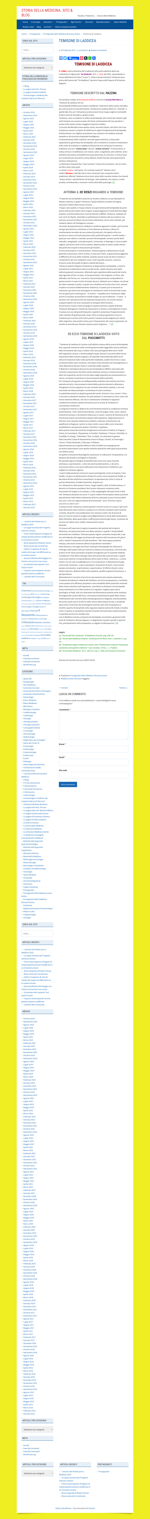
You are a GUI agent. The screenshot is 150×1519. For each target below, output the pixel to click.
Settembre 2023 (30, 189)
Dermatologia (29, 733)
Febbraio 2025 (29, 136)
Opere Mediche (120, 22)
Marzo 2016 (28, 464)
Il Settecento (33, 619)
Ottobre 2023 (29, 186)
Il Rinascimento (41, 615)
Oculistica (41, 629)
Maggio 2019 (28, 348)
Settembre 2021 (30, 262)
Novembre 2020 (30, 293)
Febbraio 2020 (29, 320)
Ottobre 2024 (29, 149)
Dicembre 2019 (29, 326)
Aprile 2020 (28, 314)
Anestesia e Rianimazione (34, 694)
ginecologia (25, 611)
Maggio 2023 (28, 201)
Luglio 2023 (28, 195)
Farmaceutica (46, 604)
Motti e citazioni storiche (65, 27)
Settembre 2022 (30, 225)
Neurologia (34, 629)
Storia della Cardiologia (33, 635)
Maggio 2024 (28, 164)
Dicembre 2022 (29, 216)
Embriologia (28, 749)
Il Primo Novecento (31, 783)
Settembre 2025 (30, 115)
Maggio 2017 (28, 421)
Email (62, 757)
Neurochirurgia (29, 862)
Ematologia (28, 746)
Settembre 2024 (30, 152)
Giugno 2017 (28, 418)
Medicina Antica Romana (71, 678)
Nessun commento (99, 50)
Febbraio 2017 (29, 431)
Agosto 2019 (28, 339)
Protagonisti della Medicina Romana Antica (88, 675)
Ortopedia (27, 877)
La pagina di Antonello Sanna (35, 813)
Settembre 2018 (30, 372)
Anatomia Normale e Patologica (37, 691)
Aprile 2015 (28, 498)
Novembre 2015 (30, 476)
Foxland (91, 1508)
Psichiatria (27, 905)
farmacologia (26, 607)
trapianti (33, 638)
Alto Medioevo (29, 684)
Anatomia (26, 590)
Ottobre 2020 (29, 296)
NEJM (28, 629)
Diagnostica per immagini (34, 740)
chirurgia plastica (30, 721)
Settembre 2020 (30, 299)
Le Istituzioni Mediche (32, 828)
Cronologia (35, 22)
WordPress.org (29, 664)
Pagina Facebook (30, 887)
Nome (62, 744)
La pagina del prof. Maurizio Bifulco (38, 810)
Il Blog (26, 86)
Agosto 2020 (28, 302)
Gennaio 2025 (29, 140)
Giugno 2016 (28, 455)
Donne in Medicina (43, 600)
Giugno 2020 (28, 308)
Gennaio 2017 (29, 434)
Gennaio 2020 (29, 323)
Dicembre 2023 (29, 179)
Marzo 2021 (28, 280)
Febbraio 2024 (29, 173)
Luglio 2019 (28, 342)
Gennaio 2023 (29, 213)
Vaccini (43, 638)
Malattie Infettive (43, 622)
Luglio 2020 (28, 305)
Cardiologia (26, 597)
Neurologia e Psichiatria (33, 865)
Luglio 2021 (28, 268)
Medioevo (23, 629)
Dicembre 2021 (29, 253)
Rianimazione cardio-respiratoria (36, 632)
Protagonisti (61, 22)
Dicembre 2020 (29, 290)
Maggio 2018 (28, 385)
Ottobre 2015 (29, 480)
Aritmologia (27, 594)
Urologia (39, 638)
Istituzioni (47, 22)
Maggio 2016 (28, 458)
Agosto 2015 (28, 486)
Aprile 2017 (28, 424)
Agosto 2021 (28, 265)
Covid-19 (34, 600)
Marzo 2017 (28, 427)
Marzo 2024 (28, 170)
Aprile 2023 (28, 204)
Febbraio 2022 (29, 247)
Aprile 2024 (28, 167)
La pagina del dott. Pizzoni (34, 89)
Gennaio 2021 (29, 287)
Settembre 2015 (30, 483)
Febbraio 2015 (29, 504)
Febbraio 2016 (29, 467)
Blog (39, 27)
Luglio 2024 (28, 158)
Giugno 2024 (28, 161)
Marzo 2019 (28, 354)
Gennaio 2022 (29, 250)
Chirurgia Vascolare (31, 724)
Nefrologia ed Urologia (33, 859)
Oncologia (48, 629)
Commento (65, 709)
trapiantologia (29, 914)
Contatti (47, 27)
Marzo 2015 (28, 501)
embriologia (24, 604)
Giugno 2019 (28, 345)
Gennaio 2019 (29, 360)
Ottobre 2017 (29, 406)
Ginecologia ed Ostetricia (34, 764)
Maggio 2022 (28, 238)
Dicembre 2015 (29, 473)
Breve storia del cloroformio (36, 546)
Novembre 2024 (30, 146)
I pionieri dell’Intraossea (34, 576)
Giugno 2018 (28, 382)
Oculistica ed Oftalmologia (34, 868)
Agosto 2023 (28, 192)
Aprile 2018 (28, 388)
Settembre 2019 (30, 336)
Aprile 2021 (28, 277)
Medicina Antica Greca (33, 626)
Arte (32, 594)
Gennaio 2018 (29, 397)
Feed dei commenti (31, 661)
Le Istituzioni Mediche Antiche (36, 832)
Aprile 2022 (28, 241)
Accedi (26, 655)
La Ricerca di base (30, 822)
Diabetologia (28, 737)
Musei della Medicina (32, 856)
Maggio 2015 (28, 495)
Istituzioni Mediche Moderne (35, 804)
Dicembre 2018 (29, 363)
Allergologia (28, 681)
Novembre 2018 (30, 366)
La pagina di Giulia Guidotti (34, 92)
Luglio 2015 (28, 489)
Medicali (23, 626)
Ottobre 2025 (29, 112)
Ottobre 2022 (29, 222)
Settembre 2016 (30, 446)
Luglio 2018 (28, 378)
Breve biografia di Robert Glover (37, 543)
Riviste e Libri (28, 27)
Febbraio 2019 (29, 357)
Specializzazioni (102, 22)
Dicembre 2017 (29, 400)
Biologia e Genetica (31, 709)
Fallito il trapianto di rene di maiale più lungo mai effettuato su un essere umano (36, 552)
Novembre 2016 (30, 440)
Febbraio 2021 (29, 284)
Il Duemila (33, 610)
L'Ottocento (27, 622)
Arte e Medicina (29, 700)
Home (25, 22)
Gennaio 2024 (29, 176)
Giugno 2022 (28, 235)
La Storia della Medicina (33, 825)
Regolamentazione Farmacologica (38, 908)
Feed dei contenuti (31, 658)
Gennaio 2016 (29, 470)
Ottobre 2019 (29, 333)
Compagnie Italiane (31, 727)
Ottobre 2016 (29, 443)
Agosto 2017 (28, 412)
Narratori (89, 22)
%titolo (64, 687)
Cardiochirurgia (45, 594)
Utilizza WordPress (63, 1508)
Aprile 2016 (28, 461)
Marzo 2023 (28, 207)
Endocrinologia (29, 752)
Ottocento (27, 884)
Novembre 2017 (30, 403)
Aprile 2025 (28, 130)
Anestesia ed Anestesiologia (40, 591)
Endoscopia (28, 755)
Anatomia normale (31, 688)
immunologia (42, 619)
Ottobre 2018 (29, 369)
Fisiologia (35, 607)
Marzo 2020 (28, 317)
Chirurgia (36, 597)
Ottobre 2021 (29, 259)
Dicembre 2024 (29, 143)
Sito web (63, 770)
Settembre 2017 (30, 409)
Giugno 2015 (28, 492)
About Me (27, 678)
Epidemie (38, 604)
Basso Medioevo (30, 703)
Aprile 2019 (28, 351)
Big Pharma (76, 22)
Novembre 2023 (30, 182)
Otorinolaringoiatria (31, 881)
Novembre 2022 (30, 219)
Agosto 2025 (28, 118)
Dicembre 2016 (29, 437)
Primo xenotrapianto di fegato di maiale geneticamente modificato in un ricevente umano (37, 536)
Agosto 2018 (28, 375)
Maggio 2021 (28, 274)
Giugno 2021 (28, 271)
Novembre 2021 (30, 256)
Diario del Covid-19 (31, 743)
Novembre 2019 (30, 329)
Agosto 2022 (28, 228)
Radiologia (24, 632)
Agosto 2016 (28, 449)
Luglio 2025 (28, 121)
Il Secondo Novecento (32, 789)
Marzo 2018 (28, 391)
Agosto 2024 (28, 155)
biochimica (37, 594)
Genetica (42, 607)
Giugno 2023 (28, 198)
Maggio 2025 (28, 127)
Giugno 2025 (28, 124)
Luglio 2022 (28, 231)
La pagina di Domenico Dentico (36, 816)
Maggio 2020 (28, 311)
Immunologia (29, 795)
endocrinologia (31, 604)
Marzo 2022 (28, 244)
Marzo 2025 (28, 133)
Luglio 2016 (28, 452)
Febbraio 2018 (29, 394)
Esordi (26, 758)
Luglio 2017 (28, 415)
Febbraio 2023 (29, 210)
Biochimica (28, 706)
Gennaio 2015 (29, 507)
